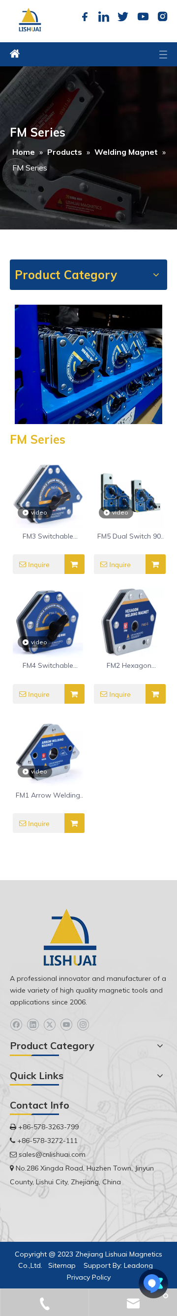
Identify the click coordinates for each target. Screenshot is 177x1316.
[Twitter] (123, 16)
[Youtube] (142, 16)
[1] (88, 364)
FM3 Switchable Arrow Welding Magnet (48, 537)
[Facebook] (84, 16)
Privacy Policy (89, 1277)
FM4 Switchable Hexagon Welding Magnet (48, 666)
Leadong (138, 1265)
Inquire (39, 565)
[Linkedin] (103, 16)
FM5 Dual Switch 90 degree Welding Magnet (129, 537)
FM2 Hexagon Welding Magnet (129, 666)
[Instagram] (161, 16)
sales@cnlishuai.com (52, 1154)
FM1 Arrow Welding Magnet (48, 796)
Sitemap (62, 1265)
